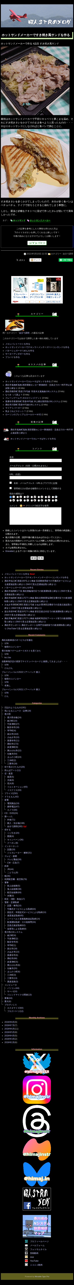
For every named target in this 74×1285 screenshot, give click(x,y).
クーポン (11, 843)
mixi (32, 1257)
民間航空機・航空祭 (13, 879)
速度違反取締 (13, 915)
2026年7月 (9, 1025)
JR (8, 869)
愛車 (6, 998)
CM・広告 (12, 863)
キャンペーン (13, 839)
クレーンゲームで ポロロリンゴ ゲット (23, 398)
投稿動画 (34, 1253)
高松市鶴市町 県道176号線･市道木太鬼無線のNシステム (31, 391)
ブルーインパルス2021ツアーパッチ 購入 (21, 689)
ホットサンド (19, 220)
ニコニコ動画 (36, 1265)
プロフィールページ (39, 1241)
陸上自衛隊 (12, 886)
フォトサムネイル (38, 1249)
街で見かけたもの (12, 767)
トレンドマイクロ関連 (17, 995)
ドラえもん (9, 796)
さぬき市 (11, 737)
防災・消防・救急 (12, 899)
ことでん (11, 872)
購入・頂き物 (13, 823)
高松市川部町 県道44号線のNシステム (23, 404)
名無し (7, 685)
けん (6, 696)
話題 (9, 849)
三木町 (10, 760)
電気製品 (11, 803)
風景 (9, 777)
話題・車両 (12, 905)
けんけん (8, 668)
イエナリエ (12, 790)
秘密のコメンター (12, 647)
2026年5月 (9, 1032)
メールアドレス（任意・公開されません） (29, 466)
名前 (11, 457)
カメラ (10, 810)
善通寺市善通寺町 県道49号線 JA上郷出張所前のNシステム (32, 401)
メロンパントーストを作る (17, 344)
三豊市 (10, 763)
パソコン (11, 988)
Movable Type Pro (42, 1276)
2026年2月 (9, 1042)
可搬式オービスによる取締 (19, 909)
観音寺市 (11, 727)
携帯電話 (11, 806)
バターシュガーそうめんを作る (19, 350)
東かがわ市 (12, 750)
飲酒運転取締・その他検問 (19, 922)
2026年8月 (9, 1022)
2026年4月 (9, 1035)
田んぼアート (10, 770)
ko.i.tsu (7, 657)
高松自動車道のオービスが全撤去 (17, 640)
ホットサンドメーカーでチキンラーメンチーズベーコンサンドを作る (37, 347)
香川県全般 (12, 717)
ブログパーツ (13, 1011)
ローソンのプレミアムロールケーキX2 (23, 414)
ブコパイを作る (12, 357)
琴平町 (10, 730)
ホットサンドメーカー (40, 220)
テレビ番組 (12, 859)
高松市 (10, 744)
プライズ (8, 793)
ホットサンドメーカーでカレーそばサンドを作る (28, 381)
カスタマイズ (13, 1008)
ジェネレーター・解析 (17, 853)
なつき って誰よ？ (13, 395)
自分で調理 (68, 254)
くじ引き (11, 833)
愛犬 (6, 1001)
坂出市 (10, 734)
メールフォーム (37, 1245)
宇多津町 (11, 724)
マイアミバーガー (13, 408)
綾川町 (10, 721)
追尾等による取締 (15, 929)
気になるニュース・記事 (15, 711)
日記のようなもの (12, 707)
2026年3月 (9, 1039)
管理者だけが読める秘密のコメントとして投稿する (37, 488)
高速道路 (11, 981)
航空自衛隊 (12, 892)
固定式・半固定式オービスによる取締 (24, 912)
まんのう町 (12, 757)
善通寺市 (11, 740)
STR (6, 643)
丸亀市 (10, 754)
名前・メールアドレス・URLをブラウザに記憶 (35, 483)
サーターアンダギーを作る (17, 354)
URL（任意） (15, 474)
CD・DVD (9, 813)
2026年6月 (9, 1029)
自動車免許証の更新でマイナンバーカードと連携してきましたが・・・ (35, 661)
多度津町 (11, 747)
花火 (9, 783)
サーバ (10, 991)
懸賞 (9, 836)
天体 (9, 780)
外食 (9, 820)
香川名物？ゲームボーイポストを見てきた (21, 651)
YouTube (34, 1261)
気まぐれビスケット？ (15, 411)
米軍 (9, 896)
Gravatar (9, 551)
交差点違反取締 (14, 925)
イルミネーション (15, 787)
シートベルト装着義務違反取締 (21, 919)
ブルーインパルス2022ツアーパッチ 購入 (21, 672)
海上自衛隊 (12, 889)
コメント (13, 506)
